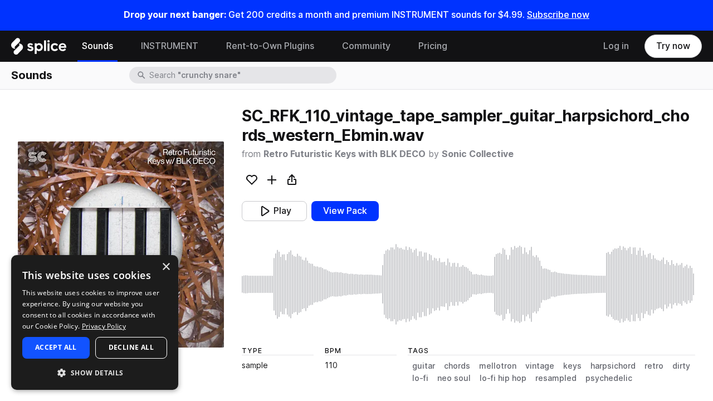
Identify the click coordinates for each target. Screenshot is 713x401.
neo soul (454, 378)
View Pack (345, 211)
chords (457, 365)
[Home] (38, 49)
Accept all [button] (56, 347)
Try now (673, 46)
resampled (556, 378)
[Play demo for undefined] (121, 244)
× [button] (166, 267)
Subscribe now (558, 14)
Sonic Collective (478, 154)
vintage (539, 365)
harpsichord (613, 365)
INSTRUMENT (169, 46)
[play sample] (468, 284)
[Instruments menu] (207, 46)
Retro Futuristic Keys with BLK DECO (344, 154)
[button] (94, 372)
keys (572, 365)
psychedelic (608, 378)
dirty (681, 365)
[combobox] (241, 75)
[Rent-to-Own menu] (322, 46)
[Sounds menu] (121, 46)
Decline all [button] (131, 347)
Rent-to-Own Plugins (270, 46)
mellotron (497, 365)
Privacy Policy (104, 326)
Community (366, 46)
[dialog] (94, 322)
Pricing (432, 46)
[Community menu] (399, 46)
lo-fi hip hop (503, 378)
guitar (423, 365)
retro (653, 365)
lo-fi (420, 378)
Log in (616, 46)
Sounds (97, 46)
